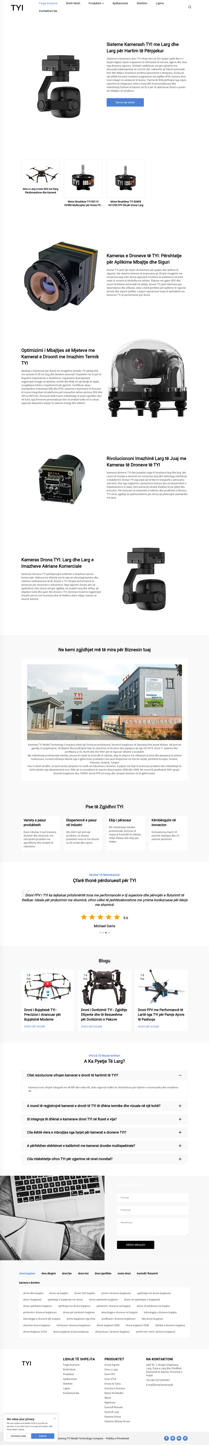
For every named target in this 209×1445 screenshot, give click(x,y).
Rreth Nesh (69, 1369)
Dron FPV (109, 1374)
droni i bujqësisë (32, 1299)
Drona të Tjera (112, 1383)
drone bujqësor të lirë (35, 1331)
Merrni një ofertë (125, 102)
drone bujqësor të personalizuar (71, 1331)
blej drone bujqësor (152, 1318)
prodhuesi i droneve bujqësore (118, 1318)
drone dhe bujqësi (33, 1293)
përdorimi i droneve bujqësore (40, 1312)
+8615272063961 (160, 1380)
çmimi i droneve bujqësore (116, 1293)
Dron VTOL (110, 1379)
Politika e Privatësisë (117, 1438)
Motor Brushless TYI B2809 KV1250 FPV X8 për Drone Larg (125, 203)
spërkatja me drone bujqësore (154, 1293)
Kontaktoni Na (48, 11)
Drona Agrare (112, 1364)
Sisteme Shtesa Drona (117, 1421)
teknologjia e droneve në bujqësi (119, 1312)
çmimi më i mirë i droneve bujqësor (155, 1331)
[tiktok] (185, 1438)
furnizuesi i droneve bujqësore (73, 1325)
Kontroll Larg (111, 1411)
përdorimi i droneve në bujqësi (114, 1305)
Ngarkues (109, 1402)
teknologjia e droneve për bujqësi (41, 1318)
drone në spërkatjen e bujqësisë (142, 1299)
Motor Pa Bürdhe (114, 1393)
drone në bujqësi (58, 1293)
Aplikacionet (70, 1379)
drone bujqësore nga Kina (81, 1318)
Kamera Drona (112, 1416)
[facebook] (166, 1438)
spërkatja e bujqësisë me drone (65, 1299)
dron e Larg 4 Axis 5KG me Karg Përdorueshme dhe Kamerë (40, 190)
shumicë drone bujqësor (36, 1325)
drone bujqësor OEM (108, 1325)
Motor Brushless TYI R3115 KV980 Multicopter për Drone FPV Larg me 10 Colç (83, 203)
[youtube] (172, 1438)
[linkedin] (179, 1438)
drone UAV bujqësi (84, 1293)
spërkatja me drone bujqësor (74, 1305)
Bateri (107, 1397)
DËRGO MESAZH (135, 1244)
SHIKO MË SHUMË (34, 1026)
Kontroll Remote (113, 1407)
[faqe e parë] (17, 6)
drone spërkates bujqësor (37, 1305)
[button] (100, 932)
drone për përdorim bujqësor (79, 1312)
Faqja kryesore (71, 1364)
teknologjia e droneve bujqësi (160, 1312)
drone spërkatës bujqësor (103, 1299)
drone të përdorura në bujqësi (153, 1305)
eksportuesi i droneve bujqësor (112, 1331)
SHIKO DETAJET (40, 172)
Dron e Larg (111, 1369)
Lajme (66, 1388)
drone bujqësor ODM (137, 1325)
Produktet (68, 1374)
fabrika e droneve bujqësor (170, 1325)
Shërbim (68, 1383)
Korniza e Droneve (114, 1388)
